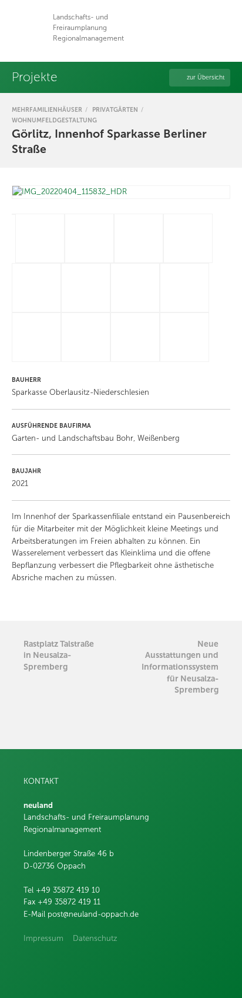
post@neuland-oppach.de (93, 914)
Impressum (43, 938)
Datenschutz (95, 938)
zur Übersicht (205, 77)
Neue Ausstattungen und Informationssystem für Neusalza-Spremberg (180, 666)
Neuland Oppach (28, 28)
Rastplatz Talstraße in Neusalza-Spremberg (58, 655)
